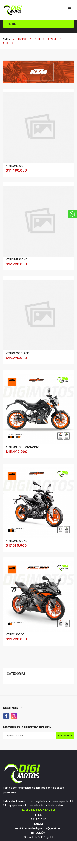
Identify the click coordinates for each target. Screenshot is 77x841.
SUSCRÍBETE (65, 735)
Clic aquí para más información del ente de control (33, 805)
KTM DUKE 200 (14, 165)
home (6, 38)
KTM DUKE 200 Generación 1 (22, 447)
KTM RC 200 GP (15, 634)
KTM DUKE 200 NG (16, 259)
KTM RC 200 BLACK (17, 353)
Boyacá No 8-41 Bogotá (38, 837)
